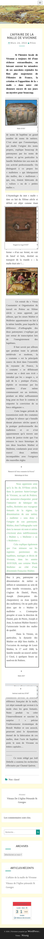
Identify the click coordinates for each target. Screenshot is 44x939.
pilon (33, 43)
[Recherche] (38, 832)
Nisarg (25, 935)
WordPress (33, 931)
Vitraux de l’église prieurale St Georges (22, 799)
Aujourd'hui (22, 904)
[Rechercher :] (22, 832)
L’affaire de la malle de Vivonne (21, 877)
